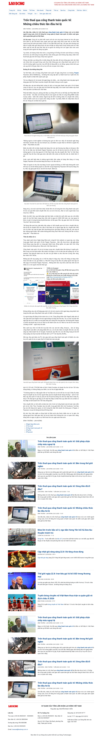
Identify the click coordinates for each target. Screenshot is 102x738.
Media (25, 10)
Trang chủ (12, 10)
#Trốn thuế (29, 426)
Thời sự (56, 10)
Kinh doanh (40, 10)
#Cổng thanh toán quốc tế (34, 428)
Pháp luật (48, 10)
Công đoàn (71, 10)
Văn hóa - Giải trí (82, 10)
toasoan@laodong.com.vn (20, 729)
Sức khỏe (22, 13)
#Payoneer (29, 432)
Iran (39, 582)
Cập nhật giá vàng (43, 557)
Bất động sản (13, 13)
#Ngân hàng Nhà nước (33, 424)
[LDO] (22, 449)
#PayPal (28, 430)
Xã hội (19, 10)
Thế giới (29, 13)
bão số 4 (59, 539)
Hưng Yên (41, 539)
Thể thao (32, 10)
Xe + (36, 13)
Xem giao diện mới (45, 13)
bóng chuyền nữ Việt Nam (56, 604)
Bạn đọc (63, 10)
